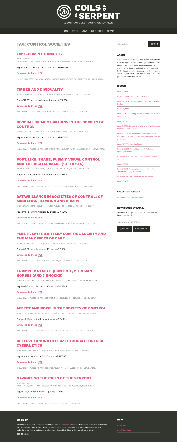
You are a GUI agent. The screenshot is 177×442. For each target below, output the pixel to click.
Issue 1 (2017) (122, 181)
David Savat (24, 313)
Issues (75, 31)
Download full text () (30, 73)
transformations (82, 79)
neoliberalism (74, 298)
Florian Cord (25, 383)
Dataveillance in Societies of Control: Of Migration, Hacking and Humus (60, 198)
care (39, 261)
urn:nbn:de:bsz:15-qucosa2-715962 (46, 391)
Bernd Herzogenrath (29, 280)
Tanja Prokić (25, 169)
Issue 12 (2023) (123, 109)
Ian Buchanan (36, 313)
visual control (75, 186)
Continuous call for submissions (130, 197)
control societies (50, 79)
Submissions (97, 31)
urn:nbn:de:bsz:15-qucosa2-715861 (50, 174)
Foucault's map (61, 368)
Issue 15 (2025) (123, 92)
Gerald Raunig (25, 94)
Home (65, 31)
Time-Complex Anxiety (40, 54)
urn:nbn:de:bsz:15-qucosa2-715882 (49, 211)
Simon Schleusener (26, 386)
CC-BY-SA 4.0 (65, 424)
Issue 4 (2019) (122, 164)
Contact (110, 31)
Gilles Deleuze (66, 79)
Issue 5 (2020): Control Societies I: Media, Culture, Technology (62, 94)
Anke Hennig (25, 59)
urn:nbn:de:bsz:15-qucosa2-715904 (49, 286)
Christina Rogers (27, 206)
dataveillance (60, 223)
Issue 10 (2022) (123, 121)
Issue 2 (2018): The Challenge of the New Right (135, 176)
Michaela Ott (25, 131)
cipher (40, 112)
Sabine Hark (24, 243)
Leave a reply (98, 79)
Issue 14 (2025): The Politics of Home (132, 96)
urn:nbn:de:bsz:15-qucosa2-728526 (50, 67)
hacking (71, 223)
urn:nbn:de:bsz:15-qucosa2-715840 (50, 137)
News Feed (121, 425)
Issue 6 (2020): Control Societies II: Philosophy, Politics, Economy (65, 61)
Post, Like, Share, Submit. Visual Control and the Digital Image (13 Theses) (58, 161)
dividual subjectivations (65, 149)
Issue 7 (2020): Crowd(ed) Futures (130, 144)
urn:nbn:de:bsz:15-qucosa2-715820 (49, 100)
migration (80, 223)
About (84, 31)
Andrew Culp (25, 350)
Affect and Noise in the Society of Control (61, 308)
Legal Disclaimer (124, 430)
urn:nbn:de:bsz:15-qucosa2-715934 (48, 319)
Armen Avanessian (25, 61)
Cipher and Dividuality (40, 89)
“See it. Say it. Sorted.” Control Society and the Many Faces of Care (61, 236)
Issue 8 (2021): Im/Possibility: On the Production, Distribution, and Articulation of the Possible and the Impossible (138, 136)
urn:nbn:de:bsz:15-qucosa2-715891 (48, 249)
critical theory (61, 331)
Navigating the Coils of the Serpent (54, 378)
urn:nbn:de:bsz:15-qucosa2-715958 (48, 356)
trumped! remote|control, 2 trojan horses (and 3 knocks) (54, 273)
